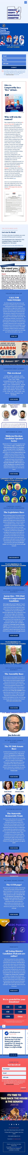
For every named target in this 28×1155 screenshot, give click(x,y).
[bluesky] (16, 1124)
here (14, 178)
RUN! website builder (16, 1138)
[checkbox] (2, 71)
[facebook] (9, 1124)
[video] (19, 1124)
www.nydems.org (16, 1147)
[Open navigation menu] (25, 2)
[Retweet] (15, 1054)
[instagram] (12, 1124)
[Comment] (13, 1054)
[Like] (11, 1054)
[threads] (14, 1124)
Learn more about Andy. (15, 700)
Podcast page (13, 770)
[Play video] (22, 257)
